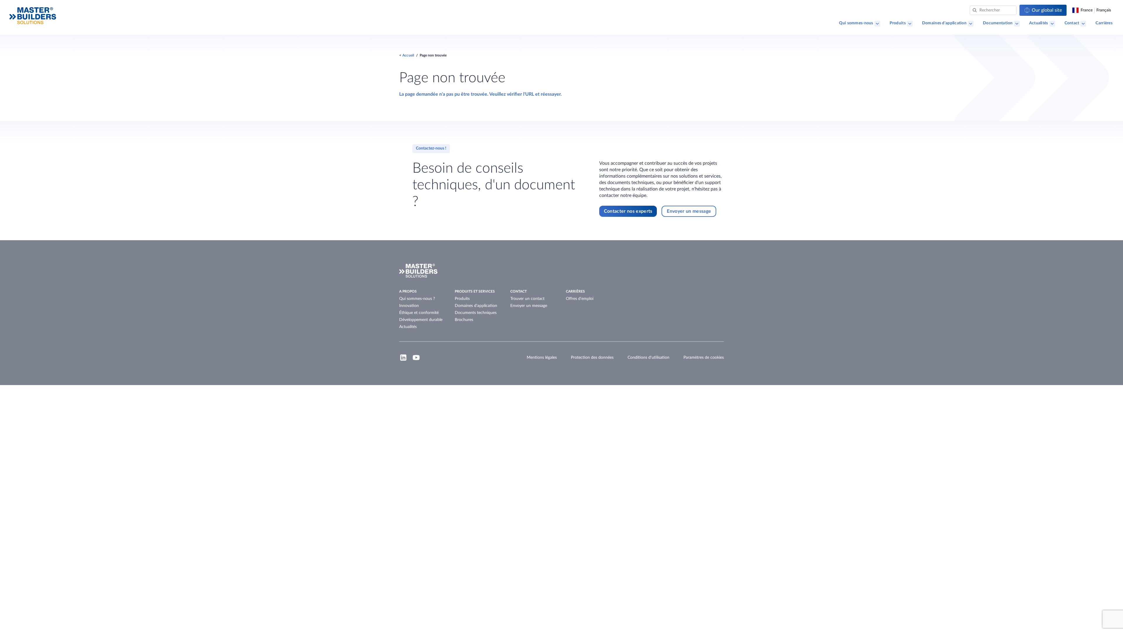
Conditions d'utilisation (648, 358)
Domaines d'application (944, 23)
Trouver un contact (527, 299)
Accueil (408, 55)
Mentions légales (542, 358)
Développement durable (420, 320)
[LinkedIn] (403, 360)
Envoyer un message (528, 306)
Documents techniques (476, 313)
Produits (898, 23)
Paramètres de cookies (703, 358)
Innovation (409, 306)
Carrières (1104, 23)
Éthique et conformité (419, 313)
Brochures (464, 320)
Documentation (998, 23)
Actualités (1038, 23)
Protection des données (592, 358)
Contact (1072, 23)
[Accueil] (32, 15)
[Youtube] (416, 360)
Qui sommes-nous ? (417, 299)
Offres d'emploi (579, 299)
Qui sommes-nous (856, 23)
